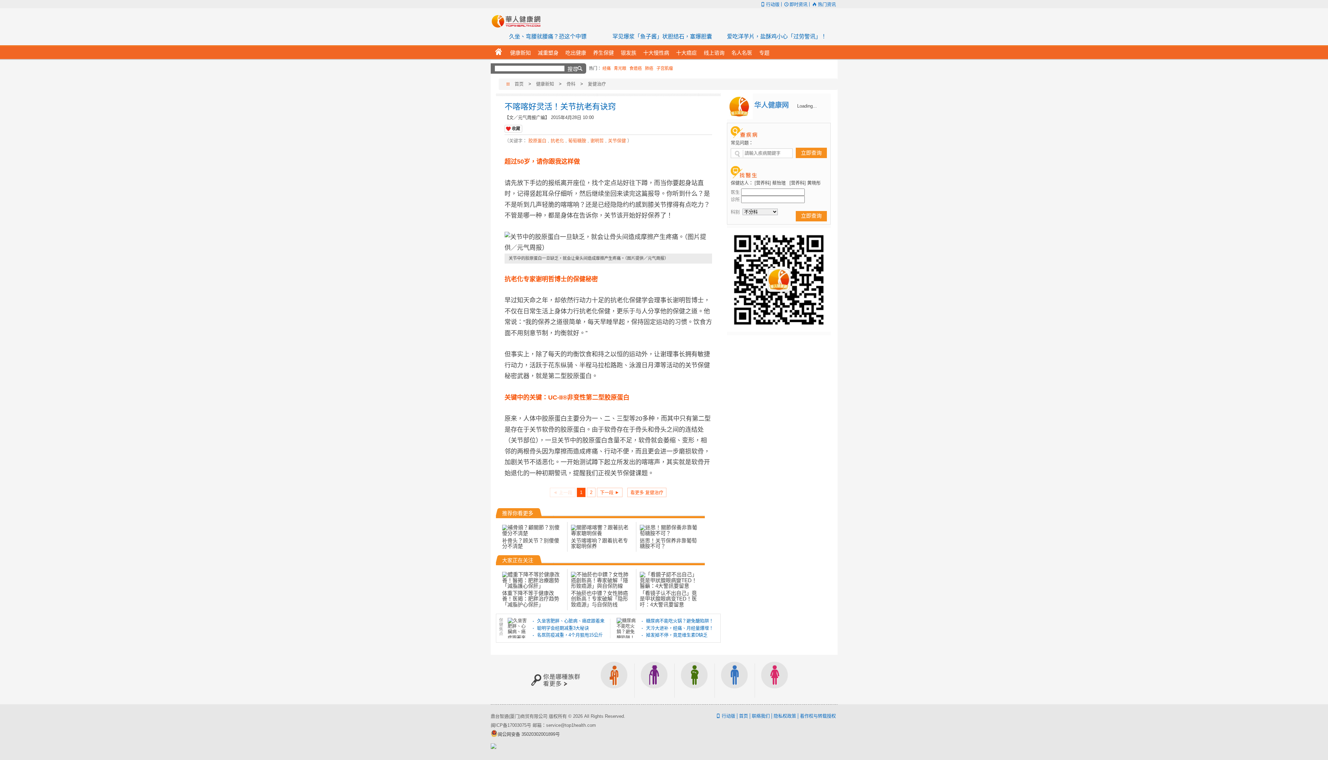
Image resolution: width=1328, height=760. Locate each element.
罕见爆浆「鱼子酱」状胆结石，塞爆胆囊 (662, 36)
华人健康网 (518, 21)
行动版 (773, 4)
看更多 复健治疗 (646, 492)
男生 (734, 679)
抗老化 (557, 140)
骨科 (570, 83)
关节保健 (617, 140)
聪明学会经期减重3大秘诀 (563, 628)
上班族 (614, 679)
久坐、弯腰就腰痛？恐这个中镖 (548, 36)
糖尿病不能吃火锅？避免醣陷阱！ (679, 620)
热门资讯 (827, 4)
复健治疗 (597, 83)
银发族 (654, 679)
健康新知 (545, 83)
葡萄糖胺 (577, 140)
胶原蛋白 (537, 140)
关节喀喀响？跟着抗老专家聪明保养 (599, 543)
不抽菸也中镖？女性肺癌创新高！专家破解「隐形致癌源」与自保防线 (599, 598)
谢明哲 (597, 140)
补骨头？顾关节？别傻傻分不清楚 (530, 543)
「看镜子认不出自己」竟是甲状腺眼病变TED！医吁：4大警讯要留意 (668, 598)
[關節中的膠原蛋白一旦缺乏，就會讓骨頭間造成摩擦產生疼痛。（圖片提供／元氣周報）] (608, 243)
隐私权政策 (785, 715)
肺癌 (649, 68)
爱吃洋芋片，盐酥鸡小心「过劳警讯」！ (777, 36)
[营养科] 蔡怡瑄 (770, 182)
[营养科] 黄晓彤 (805, 182)
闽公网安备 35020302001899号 (529, 734)
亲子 (694, 679)
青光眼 (620, 68)
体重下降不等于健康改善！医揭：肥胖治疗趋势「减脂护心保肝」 (530, 598)
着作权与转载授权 (818, 715)
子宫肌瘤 (664, 68)
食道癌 (635, 68)
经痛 (606, 68)
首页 (519, 83)
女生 (774, 679)
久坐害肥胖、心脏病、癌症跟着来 (571, 620)
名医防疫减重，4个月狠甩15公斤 (570, 635)
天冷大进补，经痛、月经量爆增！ (679, 628)
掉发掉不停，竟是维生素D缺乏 (677, 635)
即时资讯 (799, 4)
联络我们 (761, 715)
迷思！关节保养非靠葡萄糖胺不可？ (668, 543)
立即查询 (811, 153)
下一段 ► (609, 492)
